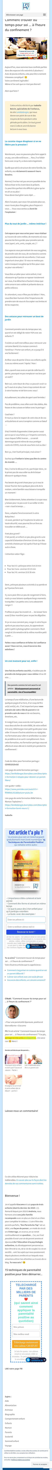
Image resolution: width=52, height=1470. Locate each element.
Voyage (8, 1445)
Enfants (8, 1423)
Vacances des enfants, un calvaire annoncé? (26, 980)
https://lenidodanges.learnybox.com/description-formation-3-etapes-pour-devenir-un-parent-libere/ (26, 777)
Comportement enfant (15, 1418)
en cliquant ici (30, 1037)
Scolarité (9, 1436)
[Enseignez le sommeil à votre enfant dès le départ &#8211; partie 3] (13, 1080)
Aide (7, 1401)
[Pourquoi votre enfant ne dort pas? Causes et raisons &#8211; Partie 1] (13, 1059)
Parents (8, 1432)
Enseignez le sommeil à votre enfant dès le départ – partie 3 (13, 1088)
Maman (8, 1427)
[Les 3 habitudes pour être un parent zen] (33, 1059)
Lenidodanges (22, 112)
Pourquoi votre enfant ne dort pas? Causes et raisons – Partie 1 (13, 1067)
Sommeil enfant (12, 1441)
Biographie (10, 1414)
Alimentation (10, 1405)
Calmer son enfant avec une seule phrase (25, 976)
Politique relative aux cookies (20, 1460)
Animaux (9, 1409)
